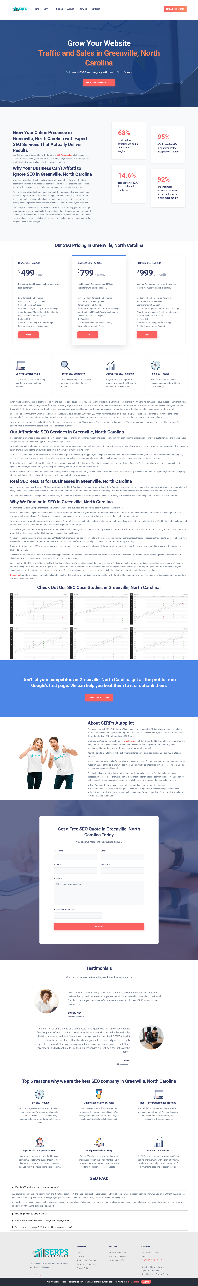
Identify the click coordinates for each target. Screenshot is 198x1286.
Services (48, 9)
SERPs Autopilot (64, 155)
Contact (80, 1256)
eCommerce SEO (116, 1260)
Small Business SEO (118, 1252)
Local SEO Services (118, 1256)
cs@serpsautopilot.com (152, 1259)
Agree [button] (146, 1282)
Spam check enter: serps (65, 909)
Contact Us (97, 9)
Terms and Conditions (87, 1264)
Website (105, 864)
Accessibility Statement (87, 1260)
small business (131, 741)
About (79, 1252)
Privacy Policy (83, 1268)
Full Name (59, 851)
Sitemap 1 (33, 1275)
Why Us (83, 9)
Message (58, 878)
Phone (57, 864)
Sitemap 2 (39, 1275)
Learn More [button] (133, 1282)
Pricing (59, 9)
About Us (71, 9)
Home (36, 9)
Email (104, 851)
